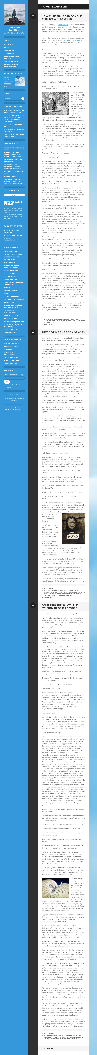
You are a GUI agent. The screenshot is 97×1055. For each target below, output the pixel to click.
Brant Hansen (9, 260)
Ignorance (47, 595)
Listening (79, 1037)
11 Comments (48, 324)
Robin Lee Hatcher (11, 360)
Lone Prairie (9, 302)
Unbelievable (63, 25)
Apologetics (48, 1035)
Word (78, 321)
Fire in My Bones (10, 290)
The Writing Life (10, 363)
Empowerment (66, 594)
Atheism (46, 319)
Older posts (48, 1048)
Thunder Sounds (11, 330)
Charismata (54, 319)
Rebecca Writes (10, 319)
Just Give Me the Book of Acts (63, 332)
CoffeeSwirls (9, 274)
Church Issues (80, 592)
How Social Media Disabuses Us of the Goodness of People (12, 167)
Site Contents (10, 50)
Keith (6, 111)
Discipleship (56, 594)
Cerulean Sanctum (14, 29)
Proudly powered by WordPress (14, 407)
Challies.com (9, 263)
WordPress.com (18, 409)
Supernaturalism (69, 321)
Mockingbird (9, 310)
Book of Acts (64, 590)
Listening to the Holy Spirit (54, 1039)
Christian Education (65, 1035)
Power (46, 321)
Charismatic (63, 319)
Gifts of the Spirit (74, 319)
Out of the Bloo (11, 313)
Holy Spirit (56, 1037)
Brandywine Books (12, 347)
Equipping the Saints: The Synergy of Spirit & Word (60, 607)
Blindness (55, 590)
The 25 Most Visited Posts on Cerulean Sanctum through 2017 (13, 181)
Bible (49, 590)
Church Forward (11, 271)
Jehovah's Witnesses (68, 1037)
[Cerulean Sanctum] (14, 14)
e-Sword (7, 287)
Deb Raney (8, 350)
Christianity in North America (63, 592)
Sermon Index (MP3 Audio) (14, 322)
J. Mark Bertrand (11, 357)
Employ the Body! (11, 61)
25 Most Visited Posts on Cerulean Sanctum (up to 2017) (14, 217)
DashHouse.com (10, 279)
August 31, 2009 (49, 1033)
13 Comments (48, 597)
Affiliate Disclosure (12, 45)
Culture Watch (10, 276)
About (6, 47)
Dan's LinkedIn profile (13, 235)
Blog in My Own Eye (12, 257)
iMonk (6, 293)
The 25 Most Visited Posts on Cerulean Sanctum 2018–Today (12, 155)
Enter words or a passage (14, 375)
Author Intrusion (11, 344)
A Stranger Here (10, 251)
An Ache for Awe (10, 176)
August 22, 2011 (49, 588)
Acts (45, 590)
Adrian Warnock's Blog (13, 254)
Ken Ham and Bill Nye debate (70, 40)
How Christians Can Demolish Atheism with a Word (63, 17)
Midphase (14, 400)
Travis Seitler (9, 332)
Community (48, 594)
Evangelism (76, 594)
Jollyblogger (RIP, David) (14, 299)
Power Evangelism (55, 321)
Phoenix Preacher (11, 316)
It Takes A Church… (12, 296)
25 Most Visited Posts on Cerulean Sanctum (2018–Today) (14, 210)
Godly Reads (9, 53)
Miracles (55, 595)
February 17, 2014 (49, 317)
